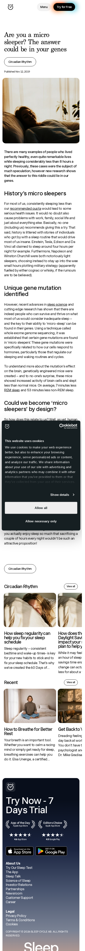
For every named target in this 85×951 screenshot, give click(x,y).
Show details (59, 494)
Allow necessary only (41, 521)
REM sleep (12, 390)
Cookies (12, 924)
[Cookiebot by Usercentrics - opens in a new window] (59, 426)
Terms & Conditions (20, 920)
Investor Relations (19, 885)
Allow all (41, 507)
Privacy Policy (16, 916)
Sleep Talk (13, 876)
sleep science (57, 304)
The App (12, 872)
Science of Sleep (18, 881)
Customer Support (19, 898)
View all (71, 586)
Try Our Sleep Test (19, 868)
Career (11, 902)
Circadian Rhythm (20, 61)
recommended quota (25, 209)
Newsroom (14, 893)
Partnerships (15, 889)
